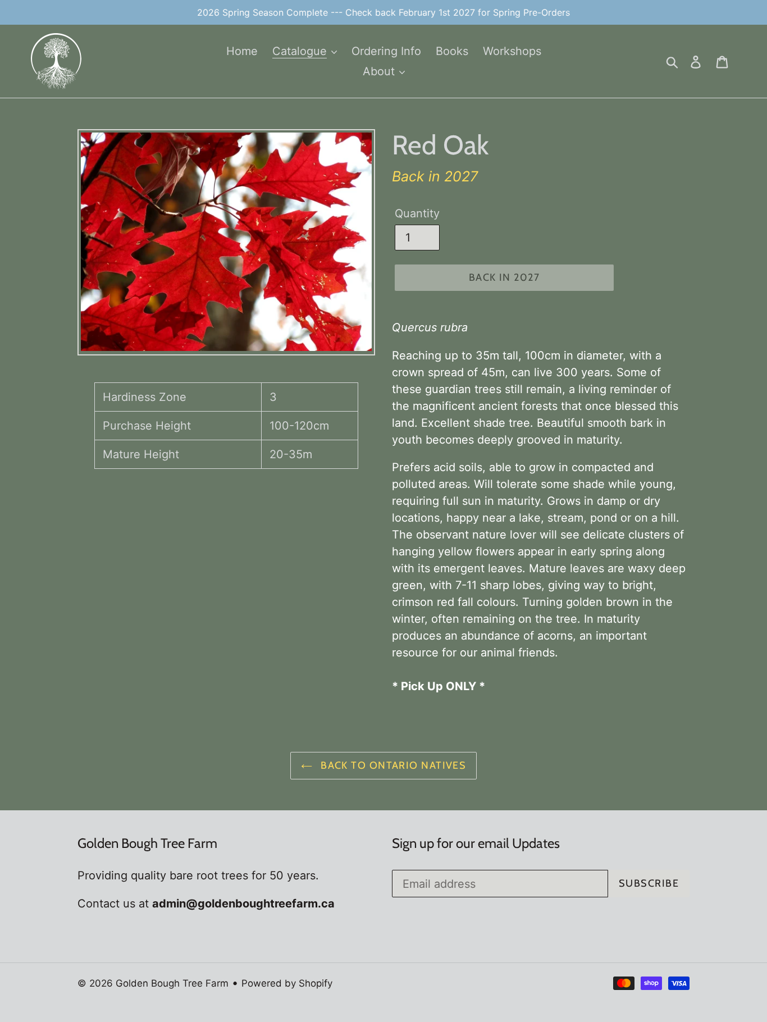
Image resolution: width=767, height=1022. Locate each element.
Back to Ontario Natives (392, 765)
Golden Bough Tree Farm (172, 983)
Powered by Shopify (286, 983)
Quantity (417, 213)
